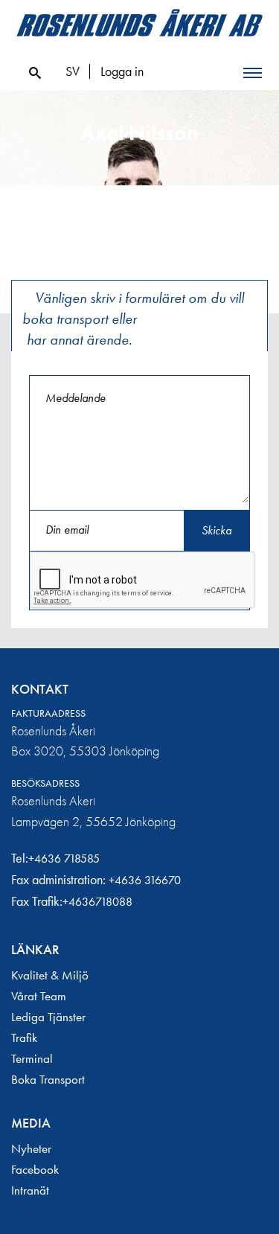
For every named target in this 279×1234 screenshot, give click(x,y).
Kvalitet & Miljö (50, 975)
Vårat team (38, 996)
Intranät (30, 1190)
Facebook (35, 1169)
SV (72, 71)
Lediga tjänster (48, 1016)
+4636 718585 (64, 858)
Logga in (122, 71)
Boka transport (48, 1079)
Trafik (24, 1037)
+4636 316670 (145, 880)
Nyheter (31, 1148)
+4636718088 (97, 901)
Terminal (32, 1058)
